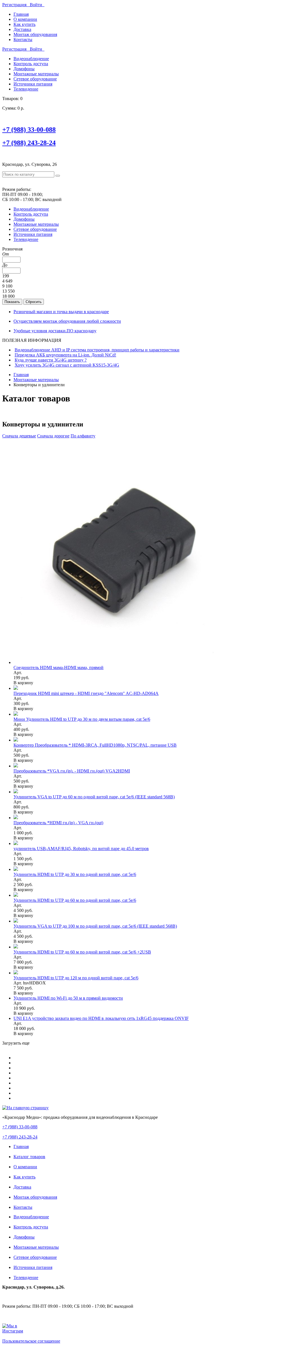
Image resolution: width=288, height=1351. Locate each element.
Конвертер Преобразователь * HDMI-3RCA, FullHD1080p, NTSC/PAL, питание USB (95, 745)
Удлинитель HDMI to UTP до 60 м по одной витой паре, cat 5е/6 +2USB (82, 952)
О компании (25, 19)
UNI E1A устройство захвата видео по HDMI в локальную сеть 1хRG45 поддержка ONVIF (101, 1018)
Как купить (24, 24)
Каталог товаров (29, 1156)
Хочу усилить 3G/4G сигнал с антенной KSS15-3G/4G (67, 365)
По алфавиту (83, 435)
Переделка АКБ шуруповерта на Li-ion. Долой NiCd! (65, 355)
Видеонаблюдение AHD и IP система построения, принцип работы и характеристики (97, 349)
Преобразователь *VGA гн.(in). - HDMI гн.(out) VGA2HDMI (72, 771)
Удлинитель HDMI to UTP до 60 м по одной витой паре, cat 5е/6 (75, 900)
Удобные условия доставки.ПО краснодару (55, 330)
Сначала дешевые (19, 435)
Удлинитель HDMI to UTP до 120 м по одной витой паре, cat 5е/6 (76, 977)
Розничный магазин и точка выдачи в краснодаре (61, 311)
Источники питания (33, 84)
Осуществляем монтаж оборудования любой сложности (67, 321)
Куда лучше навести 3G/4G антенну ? (51, 360)
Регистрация (16, 4)
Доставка (22, 29)
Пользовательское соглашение (31, 1341)
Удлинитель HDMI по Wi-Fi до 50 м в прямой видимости (68, 998)
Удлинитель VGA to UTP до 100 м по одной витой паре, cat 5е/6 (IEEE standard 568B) (95, 926)
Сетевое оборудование (35, 78)
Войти (37, 4)
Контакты (23, 39)
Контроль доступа (31, 63)
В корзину (23, 682)
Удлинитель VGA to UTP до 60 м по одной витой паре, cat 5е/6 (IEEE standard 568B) (94, 796)
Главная (21, 14)
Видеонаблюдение (31, 58)
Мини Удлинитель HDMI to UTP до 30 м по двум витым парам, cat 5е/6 (82, 719)
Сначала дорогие (53, 435)
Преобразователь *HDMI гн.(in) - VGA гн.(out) (58, 822)
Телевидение (26, 89)
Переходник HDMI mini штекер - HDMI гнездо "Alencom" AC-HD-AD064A (86, 693)
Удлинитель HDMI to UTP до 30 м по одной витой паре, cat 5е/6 (75, 874)
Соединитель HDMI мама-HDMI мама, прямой (59, 667)
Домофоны (24, 68)
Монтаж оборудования (35, 34)
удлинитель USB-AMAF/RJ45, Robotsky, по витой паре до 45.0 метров (81, 848)
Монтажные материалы (36, 73)
